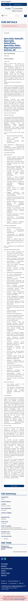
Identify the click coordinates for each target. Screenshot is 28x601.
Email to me (5, 546)
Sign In (5, 4)
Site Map (3, 581)
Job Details (6, 33)
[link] (14, 9)
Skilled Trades (5, 573)
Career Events (13, 583)
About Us (4, 575)
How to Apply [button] (14, 486)
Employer (4, 566)
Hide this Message (20, 599)
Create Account (18, 4)
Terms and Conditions (13, 581)
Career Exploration (6, 568)
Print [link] (3, 549)
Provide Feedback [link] (7, 547)
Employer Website (6, 501)
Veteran (3, 570)
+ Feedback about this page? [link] (20, 551)
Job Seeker (4, 564)
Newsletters (4, 583)
